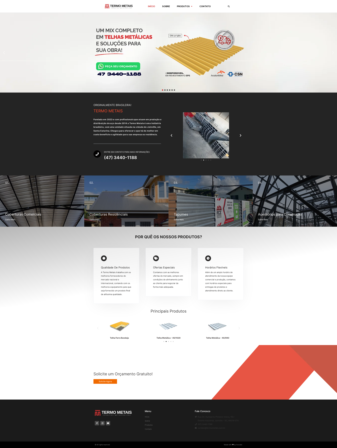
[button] (4, 53)
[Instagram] (102, 423)
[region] (168, 53)
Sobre (166, 6)
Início (151, 6)
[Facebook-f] (97, 423)
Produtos (183, 6)
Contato (205, 6)
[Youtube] (108, 423)
